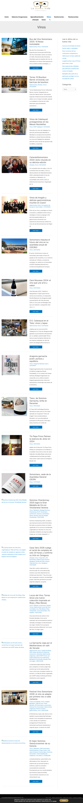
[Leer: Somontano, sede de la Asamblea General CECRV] (13, 483)
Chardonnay (33, 512)
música (47, 561)
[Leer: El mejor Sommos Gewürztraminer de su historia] (14, 742)
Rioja (47, 609)
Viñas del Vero (34, 563)
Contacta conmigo (77, 797)
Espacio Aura (40, 559)
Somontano (45, 513)
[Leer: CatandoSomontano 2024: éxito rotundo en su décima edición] (14, 164)
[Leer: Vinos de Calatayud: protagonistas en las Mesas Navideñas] (14, 126)
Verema (35, 515)
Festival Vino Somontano (37, 707)
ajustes (54, 801)
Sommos (39, 513)
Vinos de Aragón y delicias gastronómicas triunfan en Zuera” (40, 200)
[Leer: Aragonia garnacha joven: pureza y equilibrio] (11, 365)
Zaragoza (44, 563)
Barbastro (36, 510)
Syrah (31, 515)
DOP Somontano (45, 748)
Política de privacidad (57, 797)
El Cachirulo (45, 652)
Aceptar (64, 800)
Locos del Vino (46, 607)
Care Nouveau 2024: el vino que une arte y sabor (40, 282)
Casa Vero (42, 558)
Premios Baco (42, 752)
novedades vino (34, 609)
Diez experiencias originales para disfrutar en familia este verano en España (70, 68)
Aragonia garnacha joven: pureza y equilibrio (38, 358)
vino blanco (39, 755)
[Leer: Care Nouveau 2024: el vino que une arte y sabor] (14, 287)
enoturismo (33, 513)
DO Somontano (39, 705)
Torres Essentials (42, 610)
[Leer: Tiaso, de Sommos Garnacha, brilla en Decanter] (14, 406)
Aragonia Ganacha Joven (41, 363)
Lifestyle (39, 85)
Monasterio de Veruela (36, 659)
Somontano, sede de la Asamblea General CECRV (40, 477)
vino (39, 563)
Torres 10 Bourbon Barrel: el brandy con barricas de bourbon (39, 79)
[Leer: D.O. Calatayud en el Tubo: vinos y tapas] (14, 327)
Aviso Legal (48, 797)
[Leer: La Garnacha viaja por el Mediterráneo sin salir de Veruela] (14, 645)
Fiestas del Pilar (39, 561)
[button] (50, 20)
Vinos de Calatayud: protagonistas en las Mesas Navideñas (39, 121)
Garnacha (39, 654)
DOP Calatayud (38, 127)
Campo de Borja (46, 650)
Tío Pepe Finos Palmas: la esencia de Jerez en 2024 (40, 438)
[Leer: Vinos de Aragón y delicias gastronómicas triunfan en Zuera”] (14, 205)
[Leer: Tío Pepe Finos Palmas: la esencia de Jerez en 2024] (12, 445)
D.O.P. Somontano (42, 512)
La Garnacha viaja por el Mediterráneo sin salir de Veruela (41, 645)
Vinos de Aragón (43, 515)
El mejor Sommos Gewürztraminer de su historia (40, 743)
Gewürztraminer (34, 750)
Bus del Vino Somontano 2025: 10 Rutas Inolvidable (41, 41)
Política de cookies (67, 797)
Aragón (47, 701)
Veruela (45, 659)
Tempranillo (33, 610)
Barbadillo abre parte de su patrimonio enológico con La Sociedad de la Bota (70, 76)
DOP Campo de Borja (36, 652)
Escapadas (37, 701)
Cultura (32, 701)
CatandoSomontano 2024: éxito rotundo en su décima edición (40, 159)
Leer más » (36, 68)
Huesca (38, 708)
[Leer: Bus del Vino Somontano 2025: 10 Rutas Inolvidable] (14, 46)
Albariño (36, 605)
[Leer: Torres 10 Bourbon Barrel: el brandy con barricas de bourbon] (14, 84)
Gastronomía (33, 46)
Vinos (39, 46)
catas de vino (39, 703)
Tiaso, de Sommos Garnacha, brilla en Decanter (38, 400)
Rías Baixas (42, 609)
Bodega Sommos (45, 510)
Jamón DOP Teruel (41, 656)
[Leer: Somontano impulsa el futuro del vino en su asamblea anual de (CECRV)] (14, 246)
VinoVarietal (33, 517)
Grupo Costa (43, 750)
